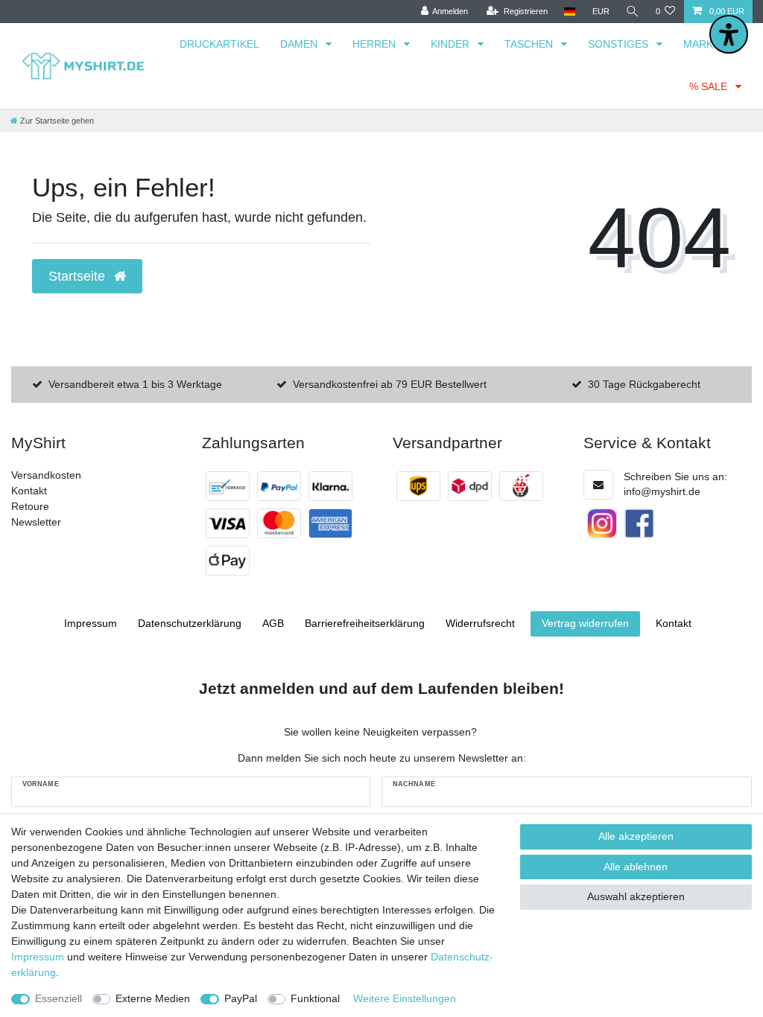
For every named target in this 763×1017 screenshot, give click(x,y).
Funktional (315, 998)
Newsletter (36, 522)
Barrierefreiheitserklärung (365, 623)
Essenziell (58, 998)
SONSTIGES (619, 44)
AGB (273, 623)
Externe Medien (152, 998)
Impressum (90, 623)
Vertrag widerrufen (585, 623)
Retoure (30, 506)
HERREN (375, 44)
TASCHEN (530, 44)
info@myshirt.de (662, 491)
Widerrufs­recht (480, 623)
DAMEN (300, 44)
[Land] (569, 11)
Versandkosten (46, 475)
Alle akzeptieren (636, 836)
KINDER (451, 44)
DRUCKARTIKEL (219, 44)
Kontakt (29, 491)
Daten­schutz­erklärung (189, 623)
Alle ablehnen (636, 867)
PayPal (240, 998)
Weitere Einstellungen (404, 998)
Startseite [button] (78, 276)
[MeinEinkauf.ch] (521, 486)
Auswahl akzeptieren (636, 896)
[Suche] (633, 11)
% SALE (709, 86)
